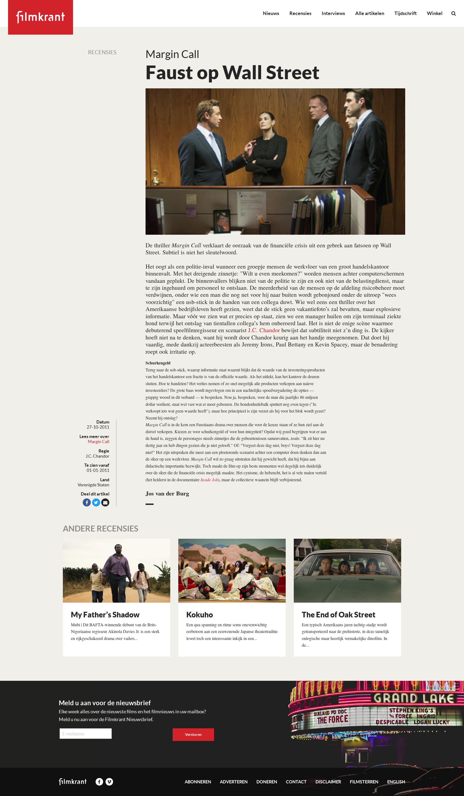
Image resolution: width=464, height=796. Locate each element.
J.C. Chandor (264, 330)
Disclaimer (328, 781)
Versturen (193, 734)
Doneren (266, 781)
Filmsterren (364, 781)
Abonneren (198, 781)
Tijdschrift (405, 13)
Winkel (435, 13)
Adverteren (234, 781)
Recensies (300, 13)
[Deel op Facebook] (87, 502)
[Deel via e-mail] (105, 502)
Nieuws (271, 13)
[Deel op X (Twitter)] (96, 502)
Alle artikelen (369, 13)
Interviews (333, 13)
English (396, 781)
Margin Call (98, 441)
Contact (296, 781)
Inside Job (209, 479)
